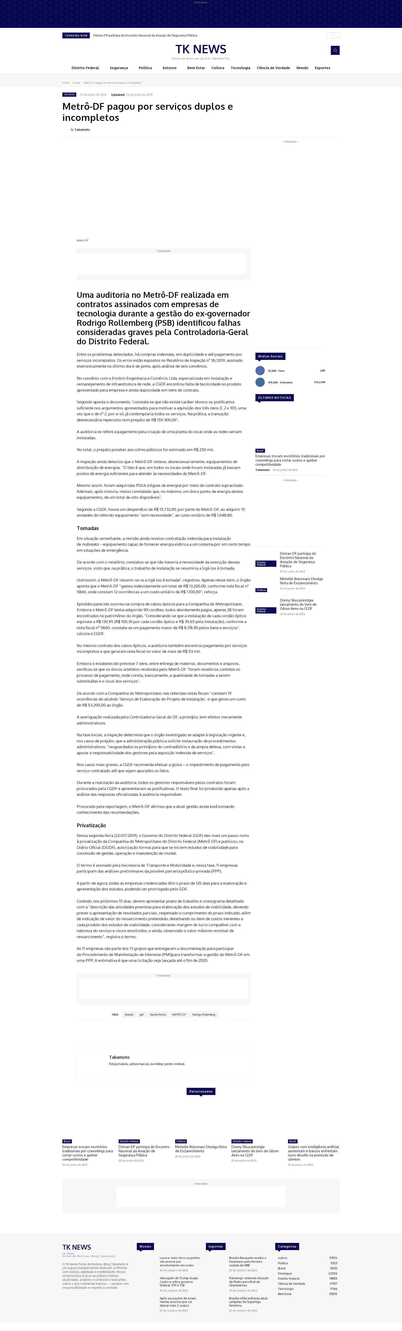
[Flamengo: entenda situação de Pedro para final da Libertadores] (215, 1284)
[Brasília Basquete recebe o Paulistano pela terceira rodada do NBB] (215, 1264)
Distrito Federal (261, 563)
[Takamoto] (66, 129)
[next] (337, 35)
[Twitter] (302, 129)
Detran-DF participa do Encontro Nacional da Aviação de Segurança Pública (145, 35)
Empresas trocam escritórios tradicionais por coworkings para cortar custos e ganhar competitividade (290, 460)
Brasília (129, 1014)
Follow (319, 382)
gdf (142, 1014)
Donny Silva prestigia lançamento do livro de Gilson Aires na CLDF (298, 604)
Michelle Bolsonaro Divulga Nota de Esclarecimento (301, 581)
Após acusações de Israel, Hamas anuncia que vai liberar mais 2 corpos (178, 1301)
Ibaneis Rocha (158, 1014)
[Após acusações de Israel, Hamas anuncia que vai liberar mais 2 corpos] (146, 1304)
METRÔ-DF (179, 1014)
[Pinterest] (313, 129)
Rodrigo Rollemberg (203, 1014)
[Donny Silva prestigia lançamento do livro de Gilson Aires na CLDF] (265, 606)
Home (65, 82)
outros (76, 82)
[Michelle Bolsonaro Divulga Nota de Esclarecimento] (265, 585)
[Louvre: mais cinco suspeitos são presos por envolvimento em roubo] (146, 1264)
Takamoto (82, 129)
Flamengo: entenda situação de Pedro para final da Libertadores (249, 1281)
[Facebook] (316, 50)
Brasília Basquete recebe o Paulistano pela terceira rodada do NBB (247, 1261)
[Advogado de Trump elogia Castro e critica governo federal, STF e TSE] (146, 1284)
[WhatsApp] (323, 129)
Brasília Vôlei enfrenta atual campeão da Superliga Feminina (248, 1301)
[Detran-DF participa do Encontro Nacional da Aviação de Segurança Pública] (265, 559)
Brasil (260, 450)
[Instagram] (323, 50)
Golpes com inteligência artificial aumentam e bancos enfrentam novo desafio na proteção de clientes (313, 1153)
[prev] (329, 35)
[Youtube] (78, 1296)
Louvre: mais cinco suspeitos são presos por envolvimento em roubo (180, 1261)
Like (322, 370)
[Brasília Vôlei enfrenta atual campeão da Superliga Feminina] (215, 1304)
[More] (335, 129)
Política (261, 590)
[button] (335, 50)
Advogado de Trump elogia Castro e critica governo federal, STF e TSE (179, 1281)
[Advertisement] (161, 263)
